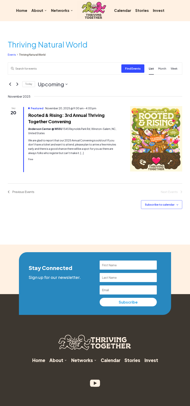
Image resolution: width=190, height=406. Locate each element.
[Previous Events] (10, 84)
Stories (142, 10)
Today (28, 84)
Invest (158, 10)
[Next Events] (17, 84)
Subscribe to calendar (160, 204)
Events (12, 54)
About (37, 10)
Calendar (122, 10)
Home (21, 10)
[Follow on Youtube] (95, 383)
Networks (60, 10)
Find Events (133, 68)
